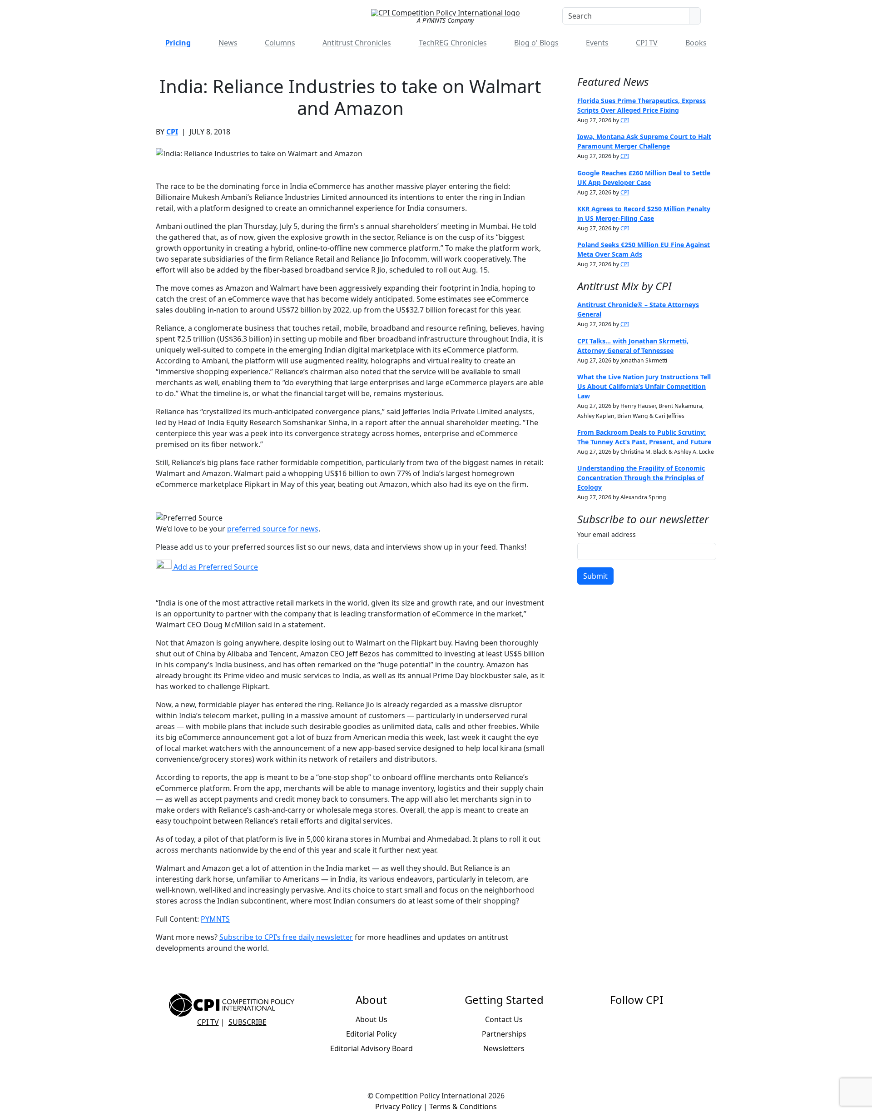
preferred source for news (272, 529)
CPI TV (647, 43)
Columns (280, 43)
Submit (595, 576)
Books (696, 43)
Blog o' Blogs (536, 43)
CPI (172, 132)
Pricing (178, 43)
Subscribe (247, 1022)
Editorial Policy (371, 1034)
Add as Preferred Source (215, 567)
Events (597, 43)
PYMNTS (215, 919)
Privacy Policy (398, 1107)
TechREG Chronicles (453, 43)
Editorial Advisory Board (371, 1048)
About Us (371, 1019)
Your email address (606, 534)
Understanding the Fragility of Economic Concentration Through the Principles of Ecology (641, 477)
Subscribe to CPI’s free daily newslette (284, 937)
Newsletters (504, 1048)
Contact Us (504, 1019)
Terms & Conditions (463, 1107)
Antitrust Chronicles (356, 43)
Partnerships (504, 1034)
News (228, 43)
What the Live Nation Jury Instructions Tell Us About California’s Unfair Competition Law (644, 386)
